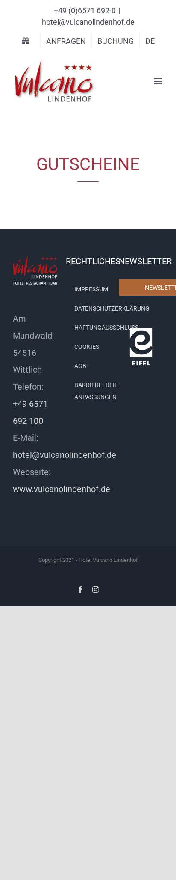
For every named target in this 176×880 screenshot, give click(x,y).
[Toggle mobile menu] (158, 81)
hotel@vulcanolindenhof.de (88, 21)
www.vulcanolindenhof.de (61, 489)
